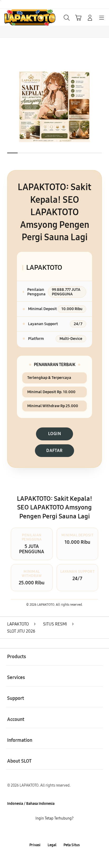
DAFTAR (54, 450)
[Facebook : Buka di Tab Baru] (36, 831)
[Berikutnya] (103, 106)
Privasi (34, 845)
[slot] (16, 17)
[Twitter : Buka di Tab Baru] (48, 831)
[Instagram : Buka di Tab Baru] (60, 831)
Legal (52, 845)
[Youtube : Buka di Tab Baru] (72, 831)
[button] (78, 17)
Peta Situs (71, 845)
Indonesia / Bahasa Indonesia (30, 803)
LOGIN (54, 433)
